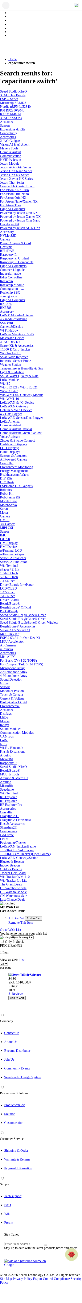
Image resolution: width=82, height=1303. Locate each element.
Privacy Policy (22, 1278)
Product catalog (14, 1105)
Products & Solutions (14, 1093)
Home (12, 59)
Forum (8, 1222)
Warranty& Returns (17, 1159)
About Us (10, 1042)
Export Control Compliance (51, 1278)
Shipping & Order (16, 1150)
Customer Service (12, 1138)
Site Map (6, 1278)
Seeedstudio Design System (22, 1077)
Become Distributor (17, 1050)
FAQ (7, 1205)
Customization (13, 1122)
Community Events (17, 1068)
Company (6, 1021)
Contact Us (11, 1033)
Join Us (9, 1059)
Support (5, 1184)
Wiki (7, 1214)
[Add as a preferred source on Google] (27, 1263)
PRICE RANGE (11, 945)
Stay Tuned (11, 1234)
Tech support (12, 1196)
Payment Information (18, 1168)
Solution (9, 1114)
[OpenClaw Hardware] (71, 1254)
